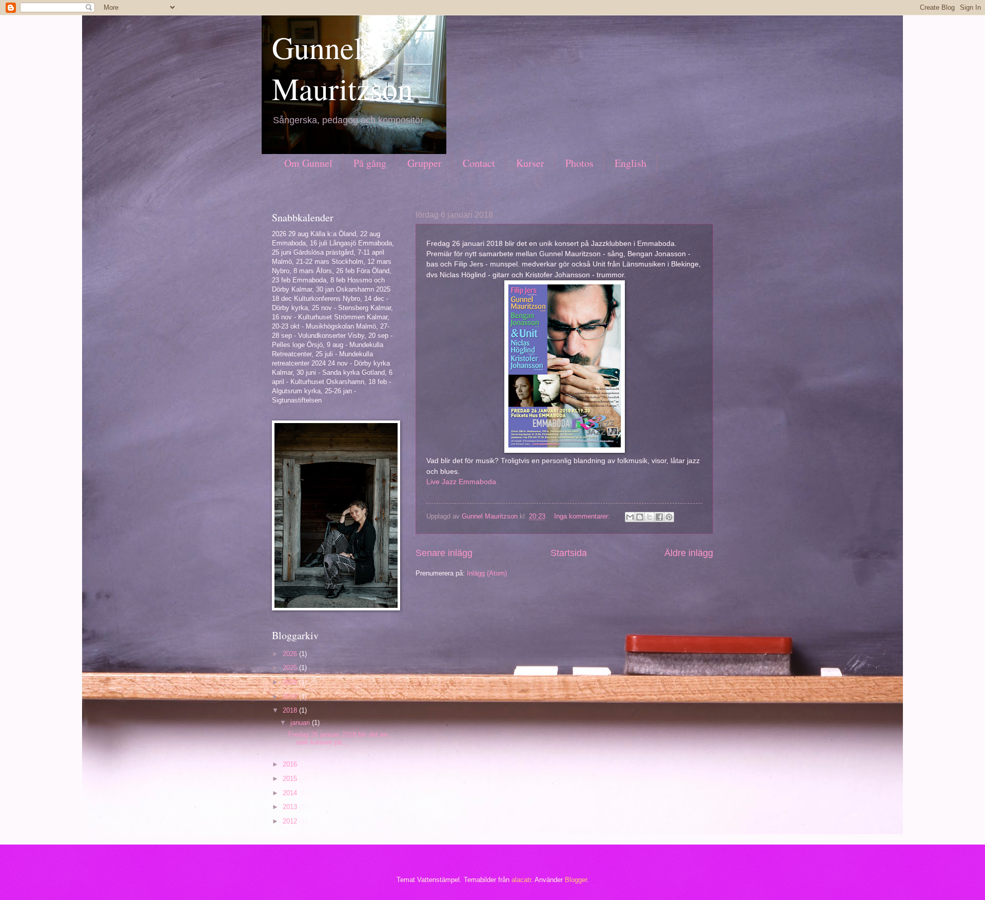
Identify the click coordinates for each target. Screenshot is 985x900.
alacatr (521, 880)
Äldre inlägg (688, 553)
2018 (291, 710)
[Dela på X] (649, 517)
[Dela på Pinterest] (669, 517)
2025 (291, 668)
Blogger (576, 880)
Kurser (530, 163)
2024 (291, 682)
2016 (291, 764)
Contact (479, 163)
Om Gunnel (308, 163)
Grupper (424, 163)
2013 (291, 807)
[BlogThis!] (640, 517)
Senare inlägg (444, 553)
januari (301, 722)
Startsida (568, 553)
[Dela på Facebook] (659, 517)
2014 (291, 793)
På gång (369, 163)
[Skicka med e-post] (630, 517)
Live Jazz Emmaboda (461, 482)
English (630, 163)
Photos (579, 163)
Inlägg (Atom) (487, 573)
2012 (291, 821)
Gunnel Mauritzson (342, 68)
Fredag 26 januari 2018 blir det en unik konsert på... (337, 738)
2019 (291, 696)
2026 (291, 654)
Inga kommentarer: (583, 516)
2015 (291, 778)
